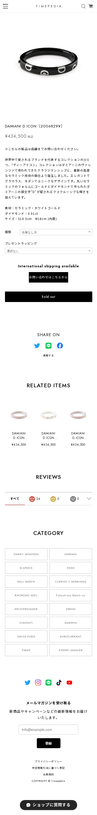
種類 (8, 232)
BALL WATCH (26, 582)
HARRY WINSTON (26, 554)
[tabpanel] (48, 61)
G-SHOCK (26, 568)
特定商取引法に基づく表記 (48, 768)
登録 (48, 743)
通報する (48, 355)
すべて (15, 499)
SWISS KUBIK (26, 636)
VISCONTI (26, 623)
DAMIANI (70, 554)
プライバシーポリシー (48, 761)
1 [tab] (48, 114)
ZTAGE (26, 650)
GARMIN (71, 623)
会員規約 (48, 774)
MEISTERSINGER (26, 609)
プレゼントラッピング (21, 244)
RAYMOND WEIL (26, 595)
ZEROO (71, 609)
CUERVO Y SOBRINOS (70, 582)
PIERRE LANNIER (71, 650)
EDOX (71, 568)
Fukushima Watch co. (70, 595)
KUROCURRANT (71, 636)
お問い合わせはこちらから (48, 277)
